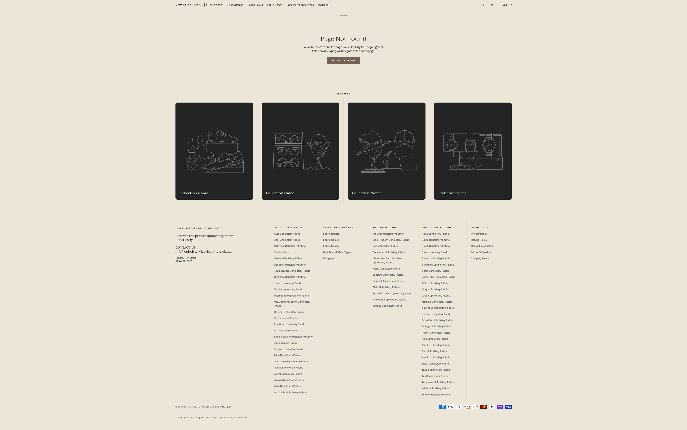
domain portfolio (215, 417)
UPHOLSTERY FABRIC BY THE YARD (206, 407)
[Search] (482, 5)
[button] (492, 5)
